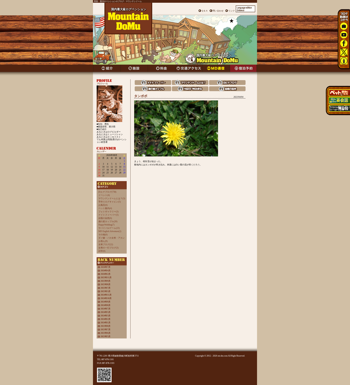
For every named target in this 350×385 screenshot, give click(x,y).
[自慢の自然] (227, 90)
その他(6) (103, 234)
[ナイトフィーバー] (153, 84)
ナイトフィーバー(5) (108, 215)
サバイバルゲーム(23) (109, 228)
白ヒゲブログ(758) (107, 192)
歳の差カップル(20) (107, 221)
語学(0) (101, 251)
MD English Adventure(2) (109, 231)
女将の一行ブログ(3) (108, 247)
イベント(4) (104, 195)
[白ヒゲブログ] (227, 84)
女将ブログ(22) (105, 244)
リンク (231, 10)
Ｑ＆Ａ (204, 10)
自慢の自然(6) (105, 218)
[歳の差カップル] (153, 90)
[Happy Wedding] (190, 90)
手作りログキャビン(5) (109, 201)
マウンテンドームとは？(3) (111, 198)
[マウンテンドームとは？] (190, 84)
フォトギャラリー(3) (108, 211)
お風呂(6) (103, 205)
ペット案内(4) (105, 208)
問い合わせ (218, 10)
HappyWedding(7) (106, 224)
